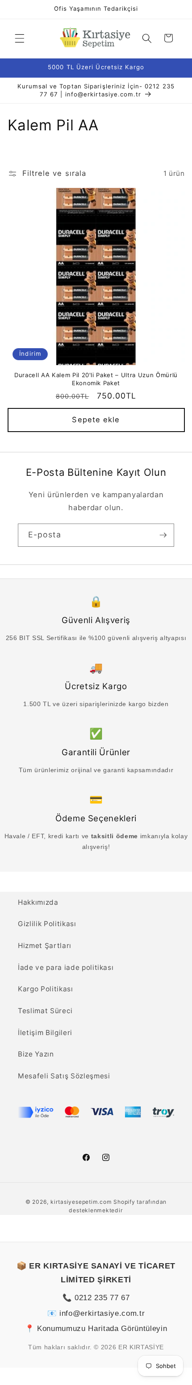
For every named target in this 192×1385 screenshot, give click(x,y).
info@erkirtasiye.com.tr (102, 1313)
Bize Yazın (36, 1054)
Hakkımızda (38, 902)
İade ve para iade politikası (65, 967)
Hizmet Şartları (44, 945)
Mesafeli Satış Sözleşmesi (64, 1076)
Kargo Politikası (45, 989)
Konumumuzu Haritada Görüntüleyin (102, 1328)
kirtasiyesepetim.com (81, 1201)
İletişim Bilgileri (45, 1032)
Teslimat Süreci (45, 1011)
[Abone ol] (163, 535)
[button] (19, 38)
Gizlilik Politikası (47, 923)
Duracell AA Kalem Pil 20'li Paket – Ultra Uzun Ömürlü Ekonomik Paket (96, 378)
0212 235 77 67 (102, 1297)
